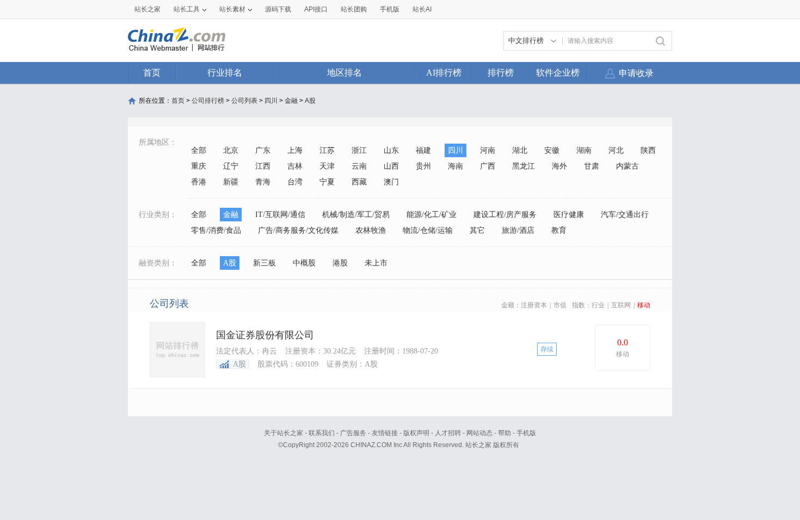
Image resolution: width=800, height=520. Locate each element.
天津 (327, 166)
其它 (477, 230)
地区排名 (344, 72)
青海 (262, 182)
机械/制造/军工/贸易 (356, 215)
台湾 (295, 182)
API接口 (316, 9)
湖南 (584, 150)
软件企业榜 (558, 72)
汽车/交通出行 (625, 215)
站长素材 (232, 9)
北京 (230, 150)
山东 (391, 150)
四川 (271, 100)
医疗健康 (568, 215)
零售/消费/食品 (216, 230)
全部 (198, 150)
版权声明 (416, 433)
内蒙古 (627, 166)
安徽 (551, 150)
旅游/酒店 (518, 230)
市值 (560, 305)
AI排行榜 (443, 72)
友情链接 (385, 433)
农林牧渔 (370, 230)
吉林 (295, 166)
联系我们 (322, 433)
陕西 (648, 150)
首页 (152, 72)
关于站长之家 (283, 433)
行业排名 (224, 72)
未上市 (376, 263)
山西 (391, 166)
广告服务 (353, 433)
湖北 (519, 150)
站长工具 (187, 9)
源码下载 (278, 9)
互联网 (621, 305)
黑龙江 (523, 166)
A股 (310, 100)
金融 (291, 100)
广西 (487, 166)
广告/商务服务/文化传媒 (298, 230)
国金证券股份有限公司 (265, 335)
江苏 (327, 150)
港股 (340, 263)
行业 (598, 305)
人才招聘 (448, 433)
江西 (262, 166)
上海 (295, 150)
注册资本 (534, 305)
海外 (559, 166)
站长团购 (354, 9)
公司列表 (244, 100)
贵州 (423, 166)
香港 (198, 182)
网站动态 (479, 433)
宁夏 (327, 182)
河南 (487, 150)
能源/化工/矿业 (432, 215)
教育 (559, 230)
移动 (643, 305)
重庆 (198, 166)
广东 (262, 150)
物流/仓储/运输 (428, 230)
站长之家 (147, 9)
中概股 (304, 263)
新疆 (230, 182)
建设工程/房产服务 (505, 215)
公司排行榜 (208, 100)
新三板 (264, 263)
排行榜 (501, 72)
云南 (359, 166)
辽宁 (230, 166)
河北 (616, 150)
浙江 (359, 150)
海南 (455, 166)
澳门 (391, 182)
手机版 (526, 433)
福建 (423, 150)
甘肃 (591, 166)
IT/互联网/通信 (280, 215)
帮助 (504, 433)
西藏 (359, 182)
